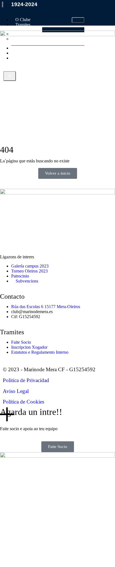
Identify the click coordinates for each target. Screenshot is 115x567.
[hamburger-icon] (78, 20)
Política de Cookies (23, 402)
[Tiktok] (37, 242)
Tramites (22, 24)
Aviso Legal (16, 391)
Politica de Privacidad (26, 380)
